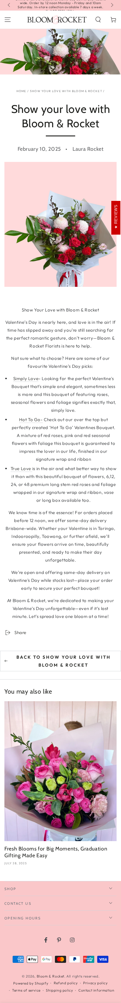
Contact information (96, 990)
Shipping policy (59, 990)
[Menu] (7, 20)
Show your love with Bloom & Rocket (66, 91)
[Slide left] (9, 5)
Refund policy (66, 983)
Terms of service (26, 990)
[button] (98, 20)
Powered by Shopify (30, 983)
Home (21, 91)
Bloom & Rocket (50, 976)
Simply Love (26, 378)
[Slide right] (112, 5)
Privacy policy (95, 983)
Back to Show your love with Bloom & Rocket (63, 661)
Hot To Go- (31, 419)
